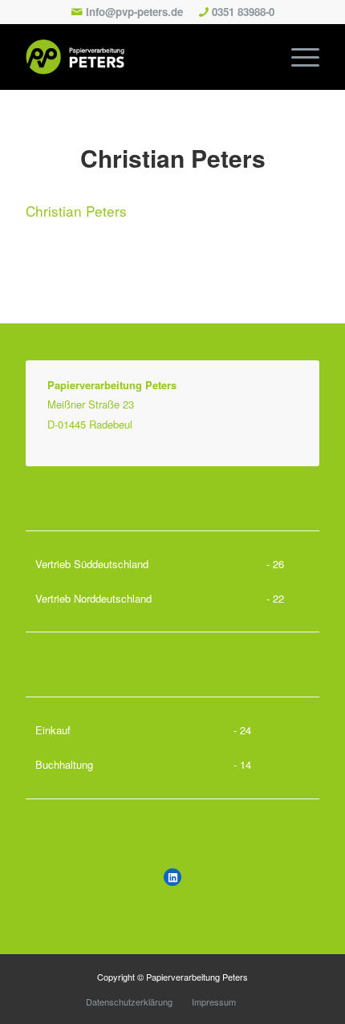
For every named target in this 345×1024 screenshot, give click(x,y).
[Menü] (297, 57)
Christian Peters (173, 157)
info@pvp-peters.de (134, 11)
